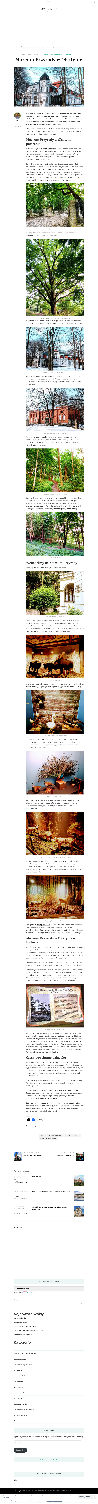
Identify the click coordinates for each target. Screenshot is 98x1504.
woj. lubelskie (18, 1370)
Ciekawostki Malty (20, 1322)
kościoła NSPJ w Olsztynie (46, 1098)
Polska (46, 54)
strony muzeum (43, 925)
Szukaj (16, 1300)
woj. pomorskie (19, 1393)
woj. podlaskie (19, 1387)
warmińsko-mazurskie (48, 1138)
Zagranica (17, 1421)
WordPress (67, 1491)
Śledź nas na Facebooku (49, 1460)
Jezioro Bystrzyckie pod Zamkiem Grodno (51, 1192)
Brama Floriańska (20, 1318)
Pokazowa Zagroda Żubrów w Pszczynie (28, 1330)
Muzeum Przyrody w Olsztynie (60, 1135)
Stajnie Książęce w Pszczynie (24, 1334)
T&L (17, 120)
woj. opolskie (18, 1381)
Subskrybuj (20, 1450)
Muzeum (43, 1135)
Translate (30, 1292)
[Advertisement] (49, 30)
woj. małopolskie (20, 1213)
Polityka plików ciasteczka (54, 1501)
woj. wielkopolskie (20, 1415)
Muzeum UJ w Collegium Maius (25, 1326)
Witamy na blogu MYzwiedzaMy (25, 1353)
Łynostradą (38, 506)
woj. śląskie (18, 1398)
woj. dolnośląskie (21, 1182)
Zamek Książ (37, 1176)
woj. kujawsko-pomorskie (23, 1365)
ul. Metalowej (50, 149)
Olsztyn (76, 1135)
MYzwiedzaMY (49, 9)
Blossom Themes (52, 1491)
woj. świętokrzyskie (20, 1404)
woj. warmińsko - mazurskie (60, 54)
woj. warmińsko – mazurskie (24, 1410)
